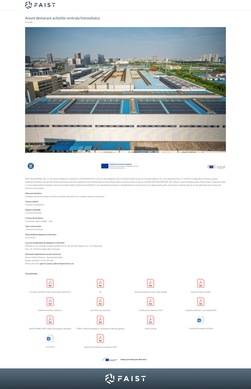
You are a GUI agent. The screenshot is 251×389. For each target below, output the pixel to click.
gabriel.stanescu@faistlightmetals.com (57, 263)
